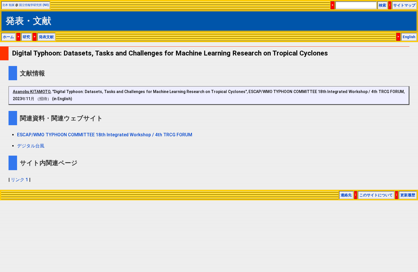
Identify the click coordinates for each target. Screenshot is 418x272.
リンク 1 (19, 179)
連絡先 (346, 195)
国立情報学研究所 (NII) (34, 5)
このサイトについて (376, 195)
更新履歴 (407, 195)
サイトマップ (404, 5)
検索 (382, 5)
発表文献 (46, 37)
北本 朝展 (8, 5)
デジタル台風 (30, 146)
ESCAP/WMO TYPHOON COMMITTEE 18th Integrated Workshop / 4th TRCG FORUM (104, 134)
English (409, 37)
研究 (26, 37)
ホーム (8, 37)
